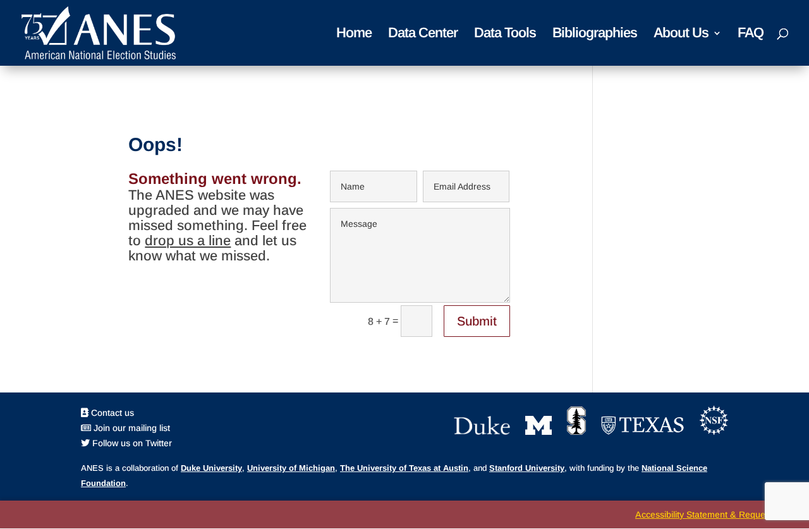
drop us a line (188, 240)
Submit (477, 321)
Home (354, 34)
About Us (681, 34)
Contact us (111, 413)
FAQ (750, 34)
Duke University (211, 468)
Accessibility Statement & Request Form (715, 514)
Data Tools (505, 34)
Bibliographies (594, 34)
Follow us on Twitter (131, 443)
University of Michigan (291, 468)
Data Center (423, 34)
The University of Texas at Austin (404, 468)
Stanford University (526, 468)
